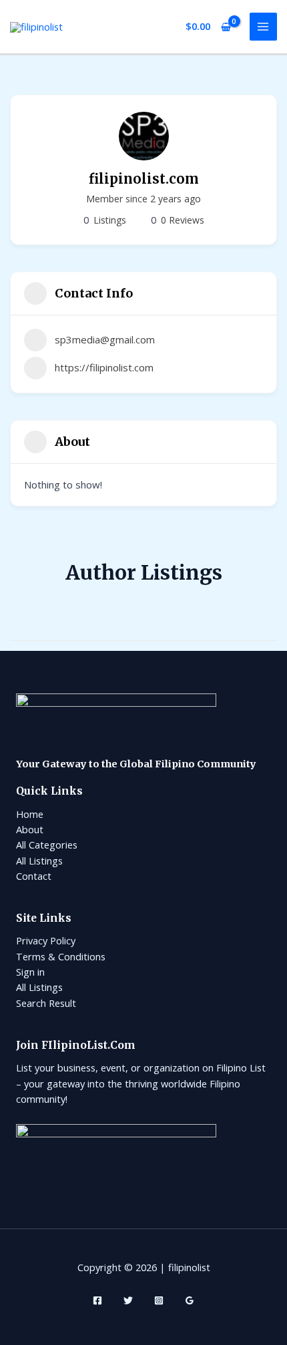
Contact (33, 875)
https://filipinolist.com (104, 367)
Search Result (46, 1003)
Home (29, 814)
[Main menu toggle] (264, 27)
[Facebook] (97, 1300)
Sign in (30, 971)
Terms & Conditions (60, 956)
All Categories (46, 844)
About (29, 829)
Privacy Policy (45, 940)
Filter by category (265, 627)
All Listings (39, 860)
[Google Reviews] (189, 1300)
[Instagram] (159, 1300)
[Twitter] (128, 1300)
